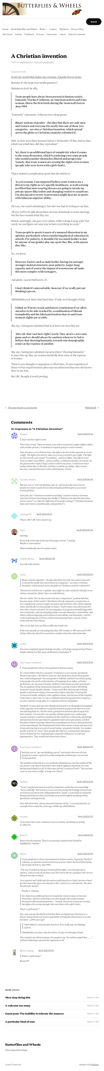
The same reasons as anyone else (22, 407)
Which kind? (90, 407)
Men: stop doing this (17, 997)
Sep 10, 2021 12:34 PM (85, 781)
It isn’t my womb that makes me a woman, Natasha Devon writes (46, 77)
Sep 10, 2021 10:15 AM (47, 558)
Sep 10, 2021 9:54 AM (44, 514)
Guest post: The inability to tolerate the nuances (34, 1013)
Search (94, 21)
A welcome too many (17, 1005)
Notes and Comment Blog (44, 62)
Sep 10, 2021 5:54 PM (46, 950)
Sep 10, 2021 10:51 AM (85, 643)
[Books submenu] (46, 29)
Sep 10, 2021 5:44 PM (85, 853)
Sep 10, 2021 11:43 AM (85, 746)
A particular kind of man (20, 1021)
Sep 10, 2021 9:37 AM (85, 434)
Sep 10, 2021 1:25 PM (85, 835)
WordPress (95, 1064)
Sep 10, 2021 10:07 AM (85, 530)
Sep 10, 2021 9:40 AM (85, 479)
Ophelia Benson (26, 62)
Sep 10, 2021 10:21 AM (85, 574)
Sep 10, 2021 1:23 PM (85, 816)
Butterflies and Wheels (23, 1044)
